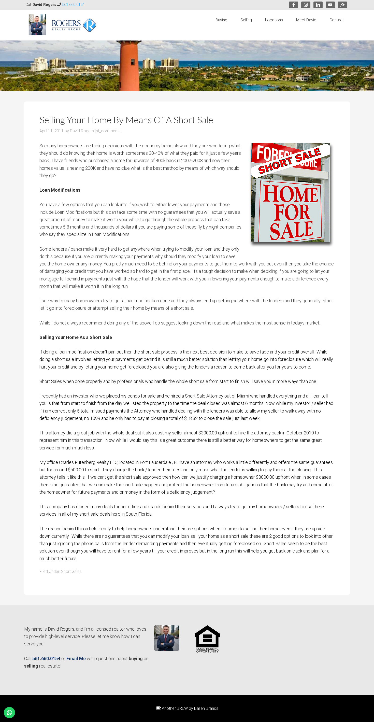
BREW (182, 708)
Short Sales (71, 571)
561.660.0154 (73, 4)
